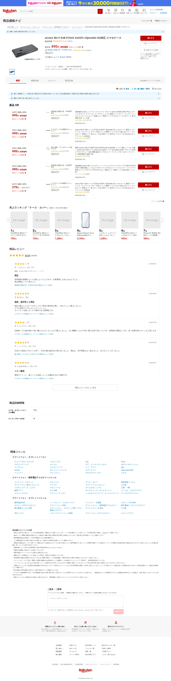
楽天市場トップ (12, 27)
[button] (116, 11)
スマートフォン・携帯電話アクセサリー (55, 27)
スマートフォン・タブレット (30, 27)
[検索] (100, 11)
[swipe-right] (162, 220)
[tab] (17, 81)
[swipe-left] (9, 220)
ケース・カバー (77, 27)
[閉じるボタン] (163, 32)
